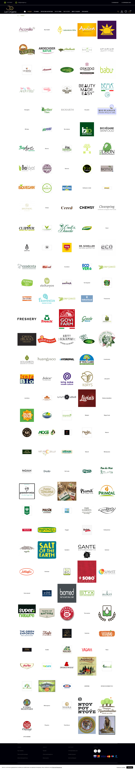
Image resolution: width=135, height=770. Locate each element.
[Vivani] (27, 649)
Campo (47, 207)
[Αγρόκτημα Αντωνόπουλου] (87, 666)
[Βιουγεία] (27, 686)
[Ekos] (107, 266)
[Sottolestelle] (47, 593)
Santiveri (107, 550)
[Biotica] (107, 168)
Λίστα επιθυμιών (72, 758)
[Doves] (47, 247)
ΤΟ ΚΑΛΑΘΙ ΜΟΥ (115, 2)
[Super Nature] (27, 613)
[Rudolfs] (27, 550)
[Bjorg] (67, 188)
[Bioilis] (87, 148)
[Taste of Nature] (47, 613)
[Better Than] (47, 109)
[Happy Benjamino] (67, 339)
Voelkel (47, 649)
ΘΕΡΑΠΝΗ (86, 686)
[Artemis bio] (67, 69)
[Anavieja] (27, 49)
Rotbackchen (107, 530)
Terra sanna (87, 613)
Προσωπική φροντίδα (47, 11)
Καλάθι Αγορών (72, 754)
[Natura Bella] (47, 451)
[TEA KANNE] (67, 613)
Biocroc (47, 148)
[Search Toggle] (118, 12)
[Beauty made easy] (87, 89)
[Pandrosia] (27, 491)
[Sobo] (87, 571)
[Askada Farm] (87, 69)
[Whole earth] (67, 649)
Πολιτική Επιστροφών (23, 754)
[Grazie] (87, 319)
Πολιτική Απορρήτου (48, 754)
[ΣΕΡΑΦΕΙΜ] (107, 725)
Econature (66, 266)
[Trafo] (47, 633)
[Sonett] (107, 571)
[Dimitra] (27, 247)
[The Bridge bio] (107, 613)
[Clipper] (27, 228)
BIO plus (27, 129)
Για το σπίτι (66, 11)
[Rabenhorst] (27, 530)
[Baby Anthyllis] (27, 89)
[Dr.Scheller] (87, 247)
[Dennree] (87, 228)
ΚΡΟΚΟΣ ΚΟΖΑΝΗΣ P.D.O (107, 686)
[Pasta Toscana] (47, 491)
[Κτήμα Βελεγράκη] (27, 705)
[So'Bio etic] (67, 571)
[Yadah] (87, 649)
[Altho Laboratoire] (67, 29)
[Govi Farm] (67, 319)
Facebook (95, 751)
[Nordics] (47, 471)
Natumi (107, 432)
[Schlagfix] (27, 571)
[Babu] (107, 69)
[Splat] (67, 593)
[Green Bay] (107, 319)
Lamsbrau (26, 398)
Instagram (99, 751)
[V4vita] (67, 633)
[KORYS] (87, 378)
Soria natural (27, 593)
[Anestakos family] (67, 49)
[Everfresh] (67, 282)
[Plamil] (87, 491)
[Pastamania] (67, 491)
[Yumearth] (47, 666)
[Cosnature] (47, 228)
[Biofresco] (67, 148)
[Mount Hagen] (67, 432)
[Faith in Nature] (107, 282)
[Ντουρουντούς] (87, 705)
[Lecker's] (47, 398)
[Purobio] (107, 510)
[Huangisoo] (47, 359)
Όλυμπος (47, 725)
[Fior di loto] (27, 298)
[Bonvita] (107, 188)
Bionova (67, 168)
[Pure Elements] (87, 510)
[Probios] (27, 510)
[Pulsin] (47, 510)
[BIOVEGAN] (27, 188)
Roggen (67, 530)
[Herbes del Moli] (87, 339)
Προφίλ (44, 750)
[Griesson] (47, 339)
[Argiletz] (27, 69)
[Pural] (67, 510)
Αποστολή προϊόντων (23, 758)
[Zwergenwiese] (67, 666)
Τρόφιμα (36, 11)
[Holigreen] (27, 359)
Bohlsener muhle (87, 188)
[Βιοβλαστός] (107, 666)
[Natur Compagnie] (27, 451)
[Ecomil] (47, 266)
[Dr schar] (67, 247)
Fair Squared (87, 282)
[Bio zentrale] (87, 129)
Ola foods (67, 471)
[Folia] (67, 298)
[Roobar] (87, 530)
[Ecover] (87, 266)
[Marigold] (27, 415)
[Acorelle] (27, 29)
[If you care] (87, 359)
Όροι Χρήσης (21, 750)
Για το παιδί (58, 11)
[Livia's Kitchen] (87, 398)
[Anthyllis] (87, 49)
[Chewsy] (87, 207)
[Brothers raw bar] (27, 207)
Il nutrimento (107, 359)
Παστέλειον (67, 725)
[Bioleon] (107, 148)
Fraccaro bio (107, 298)
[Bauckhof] (67, 89)
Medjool (87, 415)
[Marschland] (47, 415)
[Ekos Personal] (27, 282)
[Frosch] (47, 319)
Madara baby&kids (106, 398)
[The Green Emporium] (27, 633)
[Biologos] (27, 168)
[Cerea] (67, 207)
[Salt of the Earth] (47, 550)
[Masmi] (67, 415)
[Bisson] (47, 188)
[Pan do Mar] (107, 471)
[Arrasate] (47, 69)
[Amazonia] (107, 29)
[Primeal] (107, 491)
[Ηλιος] (67, 686)
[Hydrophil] (67, 359)
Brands (30, 11)
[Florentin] (47, 298)
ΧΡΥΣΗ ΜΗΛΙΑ (26, 736)
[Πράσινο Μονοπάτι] (87, 725)
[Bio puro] (47, 129)
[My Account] (122, 11)
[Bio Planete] (107, 109)
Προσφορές (85, 11)
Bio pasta (87, 109)
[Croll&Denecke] (67, 228)
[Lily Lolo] (67, 398)
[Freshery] (27, 319)
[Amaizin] (87, 29)
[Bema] (107, 89)
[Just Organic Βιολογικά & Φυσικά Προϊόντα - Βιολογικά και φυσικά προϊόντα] (10, 9)
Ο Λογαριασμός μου (73, 750)
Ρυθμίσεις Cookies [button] (121, 767)
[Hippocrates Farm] (107, 339)
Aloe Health (47, 29)
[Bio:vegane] (107, 129)
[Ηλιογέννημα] (47, 686)
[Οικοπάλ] (27, 725)
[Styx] (87, 593)
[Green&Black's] (27, 339)
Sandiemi (67, 550)
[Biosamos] (87, 168)
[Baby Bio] (47, 89)
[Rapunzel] (47, 530)
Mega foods (107, 415)
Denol (107, 228)
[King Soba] (67, 378)
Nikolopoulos (107, 451)
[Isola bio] (27, 378)
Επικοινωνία (46, 758)
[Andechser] (47, 49)
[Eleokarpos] (47, 282)
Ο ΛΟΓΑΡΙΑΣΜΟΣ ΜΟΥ (126, 2)
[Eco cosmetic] (107, 247)
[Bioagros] (27, 148)
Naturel (87, 451)
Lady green (107, 378)
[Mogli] (47, 432)
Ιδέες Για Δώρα (76, 11)
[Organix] (87, 471)
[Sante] (87, 550)
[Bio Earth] (67, 109)
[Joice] (47, 378)
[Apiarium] (107, 49)
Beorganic (26, 109)
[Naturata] (67, 451)
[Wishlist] (125, 11)
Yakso (106, 649)
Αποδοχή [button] (130, 767)
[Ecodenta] (27, 266)
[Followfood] (87, 298)
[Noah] (27, 471)
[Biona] (47, 168)
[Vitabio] (107, 633)
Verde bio (87, 633)
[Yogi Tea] (27, 666)
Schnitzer (47, 571)
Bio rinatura (67, 129)
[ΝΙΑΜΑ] (67, 705)
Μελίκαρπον (47, 705)
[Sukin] (107, 593)
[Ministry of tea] (27, 432)
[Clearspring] (107, 207)
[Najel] (87, 432)
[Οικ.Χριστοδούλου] (107, 705)
